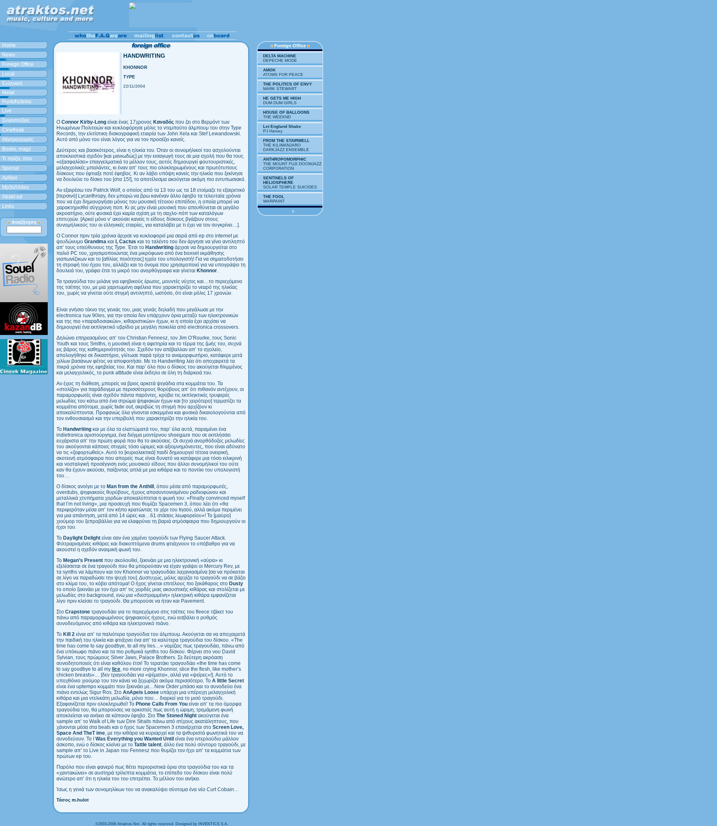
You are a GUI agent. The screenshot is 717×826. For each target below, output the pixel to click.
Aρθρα (9, 178)
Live (7, 111)
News (8, 55)
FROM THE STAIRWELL (286, 140)
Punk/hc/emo (17, 102)
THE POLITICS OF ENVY (287, 84)
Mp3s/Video (15, 187)
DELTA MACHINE (279, 56)
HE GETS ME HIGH (282, 98)
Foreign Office (18, 64)
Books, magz (16, 149)
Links (8, 206)
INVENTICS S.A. (213, 824)
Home (9, 45)
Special (10, 168)
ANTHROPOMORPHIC (284, 159)
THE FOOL (273, 196)
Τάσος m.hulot (72, 799)
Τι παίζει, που (17, 158)
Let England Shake (282, 126)
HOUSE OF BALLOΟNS (286, 112)
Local (8, 74)
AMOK (269, 70)
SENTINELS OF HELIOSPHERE (278, 180)
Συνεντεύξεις (16, 120)
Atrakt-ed (12, 197)
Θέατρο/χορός (18, 139)
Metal (8, 92)
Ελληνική (12, 83)
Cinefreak (13, 130)
